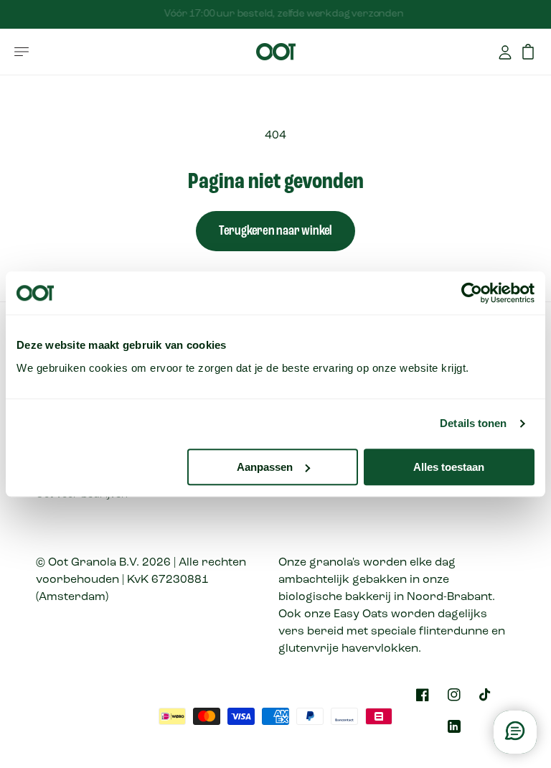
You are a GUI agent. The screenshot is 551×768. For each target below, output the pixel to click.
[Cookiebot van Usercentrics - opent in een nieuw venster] (471, 293)
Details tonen (473, 423)
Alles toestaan (448, 467)
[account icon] (505, 51)
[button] (21, 51)
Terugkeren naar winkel (275, 231)
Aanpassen (265, 467)
